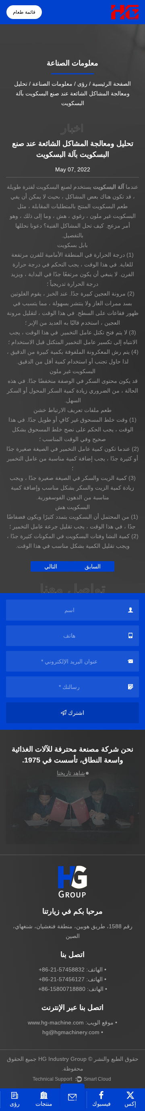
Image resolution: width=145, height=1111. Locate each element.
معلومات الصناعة (52, 83)
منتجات (43, 1103)
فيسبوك (101, 1103)
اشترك (76, 713)
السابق (93, 566)
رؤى (82, 83)
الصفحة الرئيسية (111, 83)
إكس (130, 1103)
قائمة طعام (24, 12)
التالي (50, 566)
